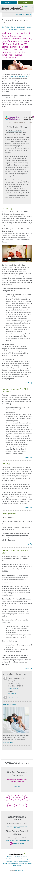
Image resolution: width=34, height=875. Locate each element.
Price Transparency (23, 859)
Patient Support (9, 705)
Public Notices (17, 865)
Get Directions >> (14, 688)
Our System (8, 2)
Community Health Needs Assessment (17, 856)
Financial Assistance (11, 859)
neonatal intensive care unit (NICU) (16, 182)
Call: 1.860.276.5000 (12, 826)
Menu (26, 7)
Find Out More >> (8, 742)
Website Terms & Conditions (10, 863)
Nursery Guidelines (17, 27)
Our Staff (22, 29)
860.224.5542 (12, 693)
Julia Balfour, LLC (19, 870)
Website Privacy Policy (25, 863)
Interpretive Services (18, 843)
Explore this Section (22, 14)
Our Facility (5, 27)
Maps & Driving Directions (22, 840)
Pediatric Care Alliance (15, 130)
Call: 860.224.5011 (9, 840)
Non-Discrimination (24, 861)
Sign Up (17, 786)
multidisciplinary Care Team (18, 76)
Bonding (28, 27)
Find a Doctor (13, 697)
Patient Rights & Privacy (11, 861)
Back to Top (28, 383)
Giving (25, 2)
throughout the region (14, 186)
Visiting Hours (13, 29)
